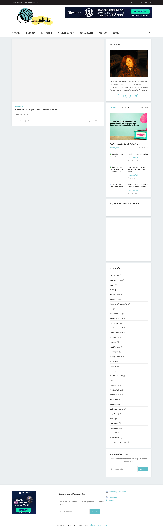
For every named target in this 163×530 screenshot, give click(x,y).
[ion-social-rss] (150, 2)
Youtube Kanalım (66, 33)
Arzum (112, 285)
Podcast (103, 33)
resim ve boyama (116, 409)
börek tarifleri (115, 299)
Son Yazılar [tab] (124, 107)
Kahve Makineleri (116, 333)
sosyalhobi (114, 414)
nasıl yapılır (114, 371)
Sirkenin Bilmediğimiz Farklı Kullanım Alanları (36, 109)
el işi (111, 309)
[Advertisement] (130, 239)
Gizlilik (105, 525)
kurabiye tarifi (115, 347)
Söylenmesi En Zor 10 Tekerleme (125, 144)
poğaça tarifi (115, 404)
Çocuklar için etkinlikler (118, 304)
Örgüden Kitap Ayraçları (138, 154)
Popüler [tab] (113, 107)
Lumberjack (114, 352)
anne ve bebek (115, 280)
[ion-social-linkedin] (146, 2)
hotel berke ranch (116, 328)
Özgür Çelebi (95, 525)
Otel (111, 380)
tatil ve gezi (114, 418)
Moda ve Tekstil (115, 366)
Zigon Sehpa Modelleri (118, 442)
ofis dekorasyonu (116, 376)
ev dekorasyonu (116, 313)
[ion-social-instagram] (136, 2)
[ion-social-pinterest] (141, 2)
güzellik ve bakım (116, 318)
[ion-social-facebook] (120, 96)
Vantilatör (113, 433)
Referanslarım (86, 33)
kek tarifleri (114, 337)
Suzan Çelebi (114, 148)
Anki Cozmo (114, 275)
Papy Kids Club (115, 395)
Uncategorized (115, 428)
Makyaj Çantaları (116, 356)
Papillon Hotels (115, 390)
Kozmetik (113, 342)
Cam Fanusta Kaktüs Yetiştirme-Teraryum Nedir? (136, 169)
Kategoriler (46, 33)
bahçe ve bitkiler (116, 294)
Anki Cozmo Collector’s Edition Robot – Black (137, 185)
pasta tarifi (114, 399)
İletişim (116, 33)
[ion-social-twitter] (131, 2)
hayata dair (19, 107)
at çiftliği (113, 290)
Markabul (113, 361)
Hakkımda (30, 33)
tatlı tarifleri (114, 423)
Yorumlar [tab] (144, 107)
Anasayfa (16, 33)
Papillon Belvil (115, 385)
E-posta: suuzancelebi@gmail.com (25, 2)
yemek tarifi (114, 438)
